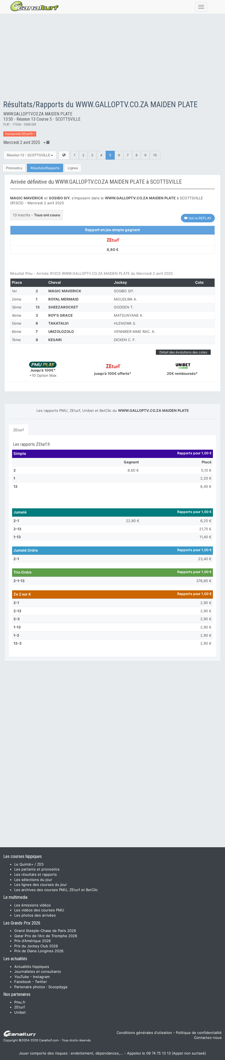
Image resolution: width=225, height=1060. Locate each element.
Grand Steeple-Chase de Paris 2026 (45, 930)
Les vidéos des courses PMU (39, 910)
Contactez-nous (208, 1037)
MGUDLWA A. (125, 299)
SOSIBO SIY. (124, 291)
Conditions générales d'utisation (144, 1032)
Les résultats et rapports (35, 874)
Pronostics (14, 168)
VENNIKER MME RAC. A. (134, 331)
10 (155, 155)
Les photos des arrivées (35, 915)
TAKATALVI (58, 323)
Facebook (22, 981)
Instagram (41, 976)
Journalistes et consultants (37, 971)
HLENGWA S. (125, 323)
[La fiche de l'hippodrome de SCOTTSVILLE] (64, 155)
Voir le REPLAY (199, 218)
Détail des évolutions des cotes (183, 352)
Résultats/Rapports (45, 168)
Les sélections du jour (33, 879)
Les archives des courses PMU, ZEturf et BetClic (56, 890)
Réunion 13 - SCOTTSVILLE (29, 155)
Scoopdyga (57, 987)
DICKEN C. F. (125, 340)
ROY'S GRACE (60, 315)
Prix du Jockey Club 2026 (36, 946)
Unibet (20, 1012)
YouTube (21, 976)
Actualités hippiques (31, 966)
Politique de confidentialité (199, 1032)
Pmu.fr (20, 1002)
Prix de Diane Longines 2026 (38, 951)
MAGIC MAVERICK (64, 291)
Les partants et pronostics (37, 869)
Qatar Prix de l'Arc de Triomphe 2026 (45, 936)
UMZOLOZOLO (61, 331)
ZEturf (18, 430)
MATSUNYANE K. (128, 315)
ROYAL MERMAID (63, 299)
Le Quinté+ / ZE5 (29, 864)
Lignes (73, 168)
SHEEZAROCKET (63, 307)
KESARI (55, 340)
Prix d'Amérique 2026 (32, 941)
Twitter (41, 981)
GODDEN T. (124, 307)
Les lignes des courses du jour (40, 884)
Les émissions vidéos (32, 905)
